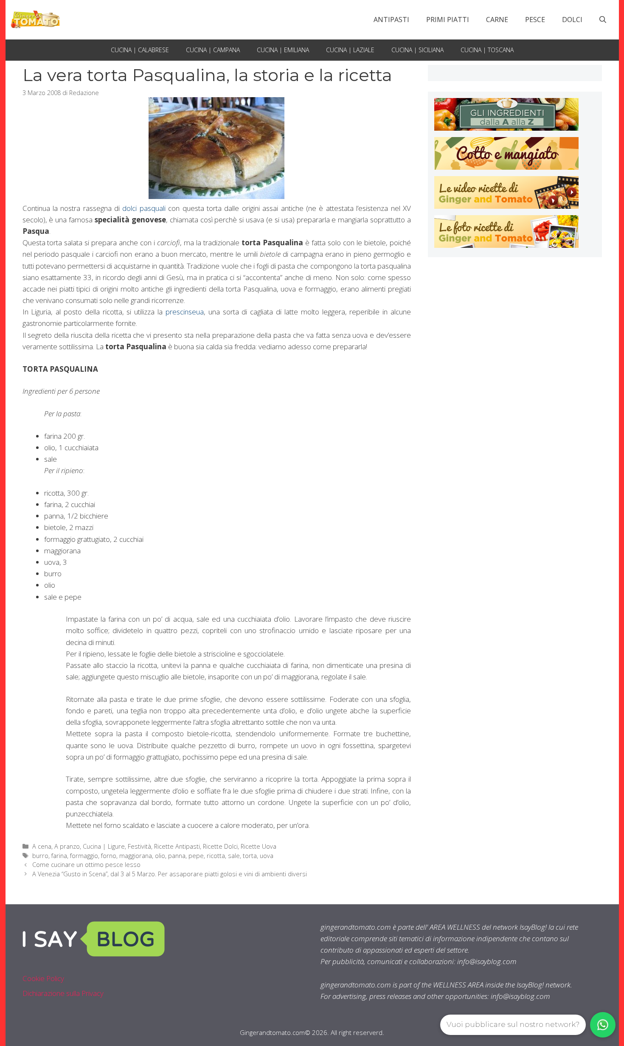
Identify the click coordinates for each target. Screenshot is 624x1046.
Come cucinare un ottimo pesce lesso (86, 865)
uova (266, 856)
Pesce (535, 19)
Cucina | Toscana (487, 50)
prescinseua (185, 312)
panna (177, 856)
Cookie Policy (43, 978)
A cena (41, 846)
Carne (497, 19)
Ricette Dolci (220, 846)
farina (59, 856)
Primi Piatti (447, 19)
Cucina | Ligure (104, 846)
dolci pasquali (143, 208)
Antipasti (391, 19)
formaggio (84, 856)
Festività (139, 846)
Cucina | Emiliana (283, 50)
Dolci (572, 19)
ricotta (216, 856)
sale (234, 856)
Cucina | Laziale (350, 50)
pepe (196, 856)
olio (160, 856)
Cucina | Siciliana (417, 50)
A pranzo (67, 846)
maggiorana (135, 856)
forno (108, 856)
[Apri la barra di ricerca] (603, 19)
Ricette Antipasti (177, 846)
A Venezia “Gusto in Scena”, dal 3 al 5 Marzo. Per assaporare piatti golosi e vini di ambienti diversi (169, 874)
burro (40, 856)
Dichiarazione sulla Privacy (63, 993)
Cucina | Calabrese (140, 50)
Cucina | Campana (213, 50)
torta (250, 856)
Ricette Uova (258, 846)
